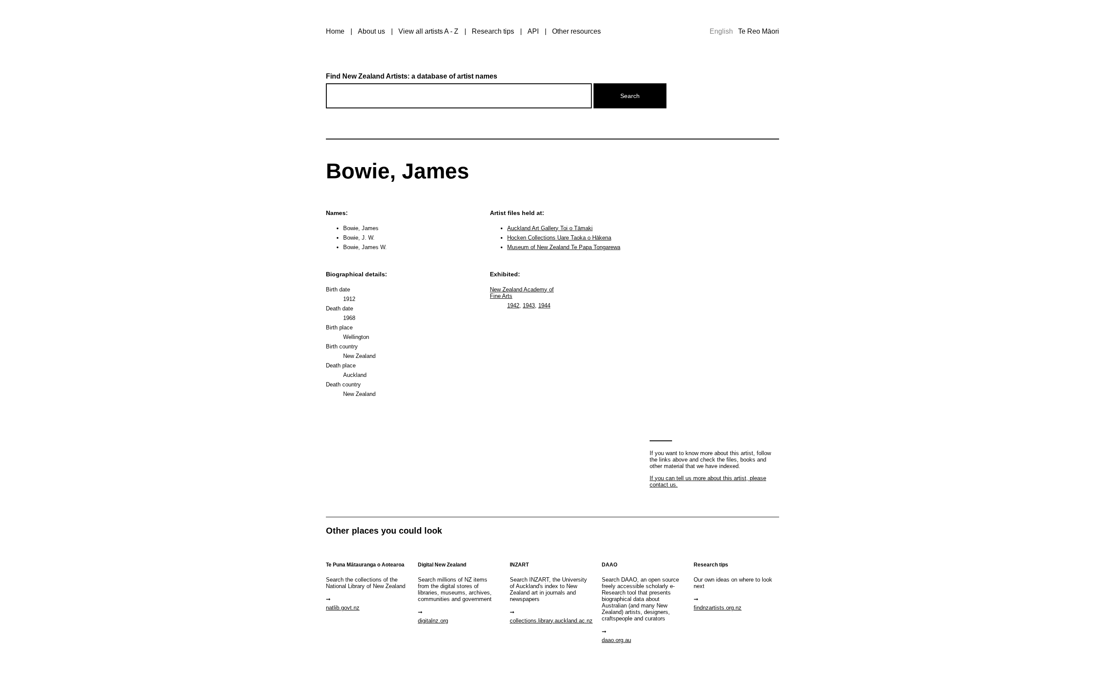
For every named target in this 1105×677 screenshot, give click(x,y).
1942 (513, 305)
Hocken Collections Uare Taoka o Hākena (559, 237)
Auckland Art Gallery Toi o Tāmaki (550, 228)
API (533, 31)
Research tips (493, 31)
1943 (529, 305)
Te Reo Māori (758, 31)
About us (371, 31)
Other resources (576, 31)
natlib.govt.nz (343, 607)
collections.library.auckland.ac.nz (551, 620)
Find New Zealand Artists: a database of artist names (411, 76)
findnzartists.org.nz (718, 607)
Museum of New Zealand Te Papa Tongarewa (563, 247)
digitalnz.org (433, 620)
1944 (544, 305)
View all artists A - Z (428, 31)
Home (335, 31)
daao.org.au (616, 640)
